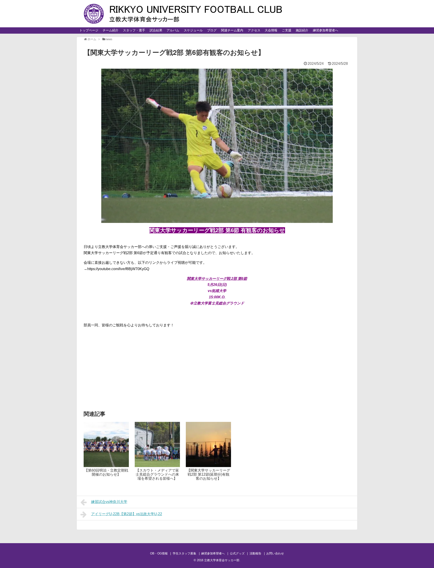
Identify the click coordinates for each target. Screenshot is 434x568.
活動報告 (255, 553)
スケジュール (193, 30)
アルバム (173, 30)
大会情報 (271, 30)
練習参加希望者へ (325, 30)
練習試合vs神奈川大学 (109, 502)
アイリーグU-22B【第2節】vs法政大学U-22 (126, 514)
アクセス (254, 30)
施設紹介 (302, 30)
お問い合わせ (275, 553)
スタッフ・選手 (134, 30)
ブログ (212, 30)
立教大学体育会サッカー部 (221, 560)
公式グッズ (237, 553)
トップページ (88, 30)
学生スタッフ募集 (184, 553)
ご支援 (286, 30)
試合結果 (156, 30)
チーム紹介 (110, 30)
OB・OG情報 (159, 553)
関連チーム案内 (232, 30)
